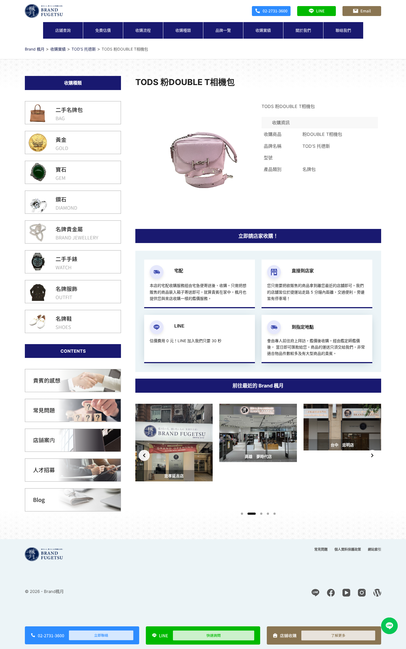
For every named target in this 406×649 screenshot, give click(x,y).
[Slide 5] (274, 513)
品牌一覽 (223, 30)
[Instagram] (362, 593)
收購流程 (143, 30)
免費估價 (103, 30)
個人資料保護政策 (347, 549)
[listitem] (174, 455)
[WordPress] (377, 593)
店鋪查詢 (63, 30)
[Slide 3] (261, 513)
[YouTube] (346, 593)
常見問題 (321, 549)
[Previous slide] (144, 455)
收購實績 (263, 30)
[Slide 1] (242, 513)
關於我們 (303, 30)
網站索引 (374, 549)
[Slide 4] (268, 513)
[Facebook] (331, 593)
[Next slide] (372, 455)
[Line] (315, 593)
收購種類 (183, 30)
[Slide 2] (251, 513)
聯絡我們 (343, 30)
